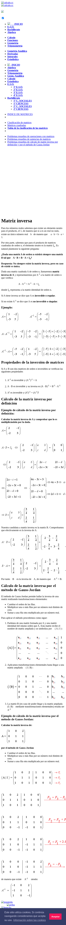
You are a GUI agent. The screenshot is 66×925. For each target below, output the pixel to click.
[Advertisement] (33, 182)
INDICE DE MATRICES (20, 114)
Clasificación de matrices (19, 122)
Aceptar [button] (55, 916)
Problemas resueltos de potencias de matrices (29, 139)
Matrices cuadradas (16, 125)
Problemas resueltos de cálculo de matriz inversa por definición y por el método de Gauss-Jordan (32, 143)
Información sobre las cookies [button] (29, 920)
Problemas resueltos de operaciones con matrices (30, 136)
